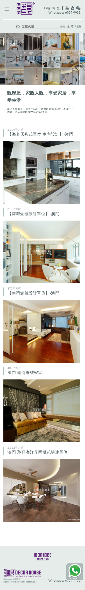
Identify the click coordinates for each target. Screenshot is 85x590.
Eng (47, 8)
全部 (63, 26)
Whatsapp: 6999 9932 (64, 12)
